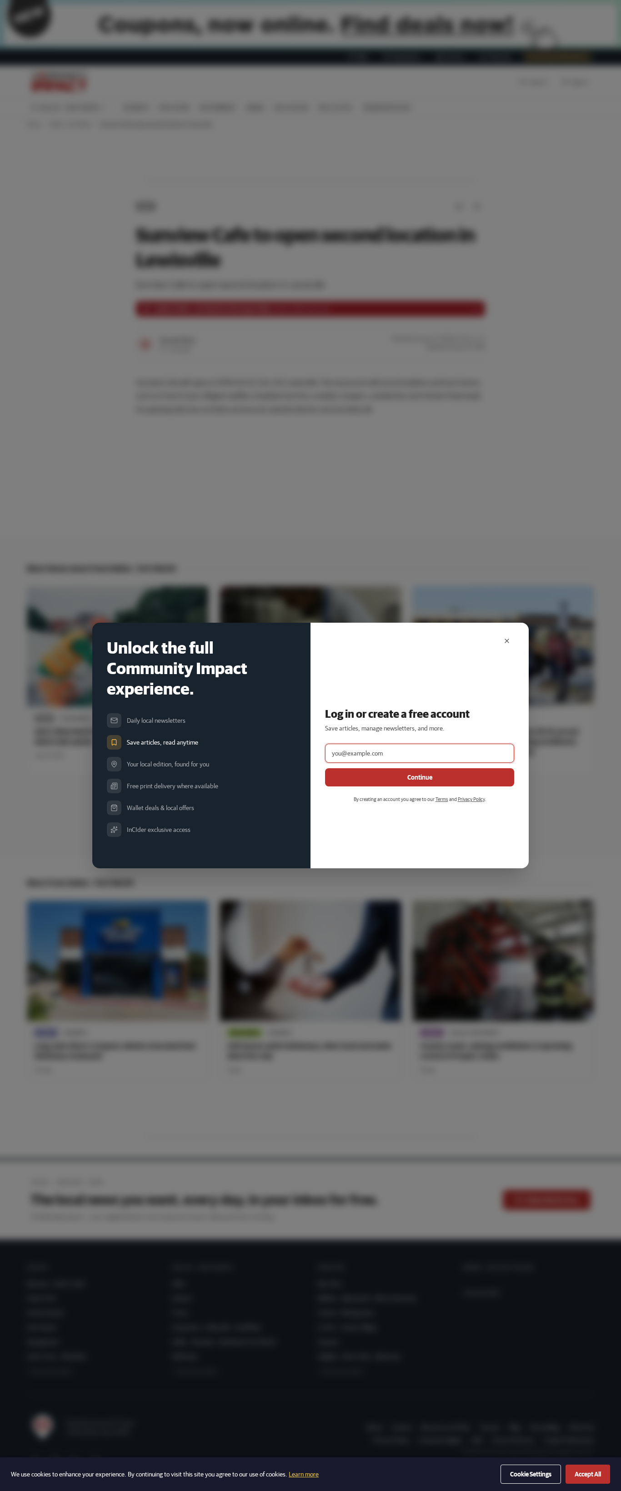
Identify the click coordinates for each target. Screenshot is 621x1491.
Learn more (304, 1474)
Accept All (588, 1474)
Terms (442, 799)
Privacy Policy (471, 799)
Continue (419, 777)
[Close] (507, 641)
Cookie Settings (530, 1474)
